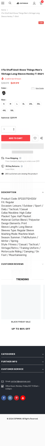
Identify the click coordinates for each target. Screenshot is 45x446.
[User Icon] (34, 3)
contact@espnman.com (20, 381)
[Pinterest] (16, 397)
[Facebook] (3, 397)
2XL (30, 104)
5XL (12, 110)
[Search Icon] (12, 3)
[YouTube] (22, 397)
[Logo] (22, 3)
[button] (22, 146)
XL (23, 104)
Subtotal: (5, 118)
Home (3, 10)
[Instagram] (10, 397)
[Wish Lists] (35, 138)
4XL (4, 110)
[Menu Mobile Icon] (2, 3)
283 (6, 174)
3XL (38, 104)
